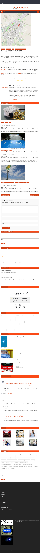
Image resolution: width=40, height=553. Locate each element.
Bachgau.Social (20, 7)
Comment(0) (18, 51)
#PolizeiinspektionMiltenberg (17, 464)
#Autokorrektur (24, 315)
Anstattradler (6, 381)
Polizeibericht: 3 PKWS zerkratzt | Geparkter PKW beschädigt (34, 195)
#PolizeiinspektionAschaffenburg (6, 464)
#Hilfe (9, 319)
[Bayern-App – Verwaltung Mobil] (7, 342)
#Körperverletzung (21, 460)
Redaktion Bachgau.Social (11, 51)
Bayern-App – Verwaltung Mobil (20, 336)
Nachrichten (6, 122)
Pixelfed (3, 496)
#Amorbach (7, 315)
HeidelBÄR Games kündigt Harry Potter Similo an (23, 359)
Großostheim (16, 182)
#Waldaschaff (36, 466)
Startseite (2, 2)
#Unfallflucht (30, 466)
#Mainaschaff (28, 460)
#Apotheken (12, 315)
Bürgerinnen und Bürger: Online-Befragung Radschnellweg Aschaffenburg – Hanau (6, 195)
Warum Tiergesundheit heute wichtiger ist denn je (9, 250)
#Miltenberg (33, 460)
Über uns (6, 2)
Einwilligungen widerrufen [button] (6, 514)
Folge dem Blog (3, 3)
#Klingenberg (9, 460)
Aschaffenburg (3, 150)
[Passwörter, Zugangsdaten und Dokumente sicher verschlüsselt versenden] (7, 522)
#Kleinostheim (3, 460)
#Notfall (12, 462)
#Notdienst (7, 462)
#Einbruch (12, 317)
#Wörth (8, 468)
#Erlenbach (24, 317)
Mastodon (17, 2)
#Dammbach (3, 317)
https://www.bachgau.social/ (13, 99)
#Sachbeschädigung (4, 466)
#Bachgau (29, 315)
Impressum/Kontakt (5, 507)
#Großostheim (34, 317)
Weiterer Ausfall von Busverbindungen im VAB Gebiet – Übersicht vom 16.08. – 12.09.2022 (18, 184)
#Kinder (26, 319)
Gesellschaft (2, 122)
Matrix (20, 2)
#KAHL (17, 319)
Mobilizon (24, 2)
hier (18, 95)
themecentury (14, 550)
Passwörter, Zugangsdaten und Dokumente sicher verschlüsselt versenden (27, 520)
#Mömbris (2, 462)
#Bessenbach (35, 315)
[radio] (17, 80)
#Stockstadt (21, 466)
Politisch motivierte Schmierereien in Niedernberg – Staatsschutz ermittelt (13, 259)
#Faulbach (28, 317)
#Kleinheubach (31, 319)
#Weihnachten (3, 468)
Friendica (13, 2)
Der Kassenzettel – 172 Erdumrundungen (8, 124)
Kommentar (4, 204)
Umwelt (10, 122)
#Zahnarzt (12, 468)
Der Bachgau (28, 2)
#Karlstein (21, 319)
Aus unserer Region (8, 182)
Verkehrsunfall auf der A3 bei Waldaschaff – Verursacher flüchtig (11, 262)
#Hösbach (13, 319)
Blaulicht (7, 150)
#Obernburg (16, 462)
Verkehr (27, 182)
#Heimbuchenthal (4, 319)
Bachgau (13, 182)
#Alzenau (2, 315)
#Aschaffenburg (18, 315)
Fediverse (10, 2)
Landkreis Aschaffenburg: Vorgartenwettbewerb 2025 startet (11, 253)
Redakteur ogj (18, 338)
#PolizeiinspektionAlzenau (24, 462)
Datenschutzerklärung (5, 505)
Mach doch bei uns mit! (4, 69)
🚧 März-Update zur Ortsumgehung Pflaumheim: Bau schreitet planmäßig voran (14, 256)
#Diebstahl (8, 317)
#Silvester (10, 466)
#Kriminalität (15, 460)
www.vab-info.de (21, 62)
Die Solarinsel (10, 393)
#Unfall (25, 466)
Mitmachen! (32, 2)
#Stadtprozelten (15, 466)
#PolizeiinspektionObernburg (27, 464)
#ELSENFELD (18, 317)
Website (3, 223)
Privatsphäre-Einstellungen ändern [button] (7, 509)
